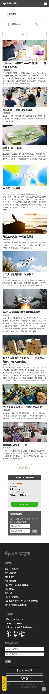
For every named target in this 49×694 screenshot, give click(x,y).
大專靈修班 (9, 577)
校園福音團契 (12, 3)
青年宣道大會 (10, 573)
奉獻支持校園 (24, 670)
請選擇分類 (11, 14)
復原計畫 (8, 593)
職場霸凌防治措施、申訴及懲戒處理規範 (21, 601)
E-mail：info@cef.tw (13, 623)
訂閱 (34, 531)
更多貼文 (24, 467)
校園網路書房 (10, 581)
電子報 (24, 678)
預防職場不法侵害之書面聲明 (17, 585)
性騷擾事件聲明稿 (12, 597)
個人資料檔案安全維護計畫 (16, 605)
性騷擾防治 (9, 589)
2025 (24, 34)
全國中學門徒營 (11, 569)
